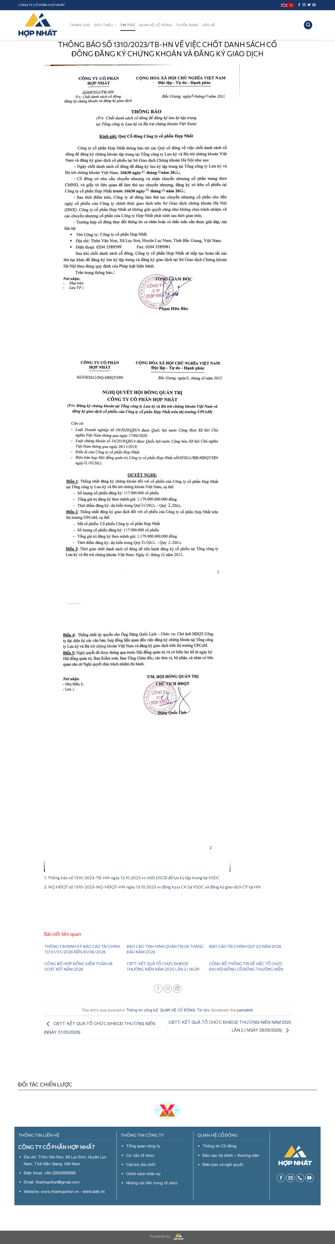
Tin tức (127, 25)
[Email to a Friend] (167, 988)
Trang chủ (80, 25)
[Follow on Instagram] (304, 5)
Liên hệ (208, 25)
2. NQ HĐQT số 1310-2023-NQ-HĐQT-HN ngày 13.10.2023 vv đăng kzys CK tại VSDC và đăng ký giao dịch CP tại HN (152, 886)
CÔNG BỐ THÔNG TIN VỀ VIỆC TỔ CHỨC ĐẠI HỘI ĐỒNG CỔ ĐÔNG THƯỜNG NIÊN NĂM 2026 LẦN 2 (246, 969)
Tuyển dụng (187, 25)
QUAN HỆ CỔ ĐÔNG (155, 25)
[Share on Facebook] (158, 988)
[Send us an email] (314, 5)
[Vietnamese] (291, 5)
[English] (284, 5)
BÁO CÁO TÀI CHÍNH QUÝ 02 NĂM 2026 (245, 946)
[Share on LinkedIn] (177, 988)
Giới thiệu (103, 25)
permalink (245, 1010)
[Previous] (30, 1236)
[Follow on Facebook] (299, 5)
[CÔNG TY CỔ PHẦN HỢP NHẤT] (40, 25)
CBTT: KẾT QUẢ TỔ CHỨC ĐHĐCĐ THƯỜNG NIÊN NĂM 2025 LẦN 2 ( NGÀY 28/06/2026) (163, 969)
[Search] (308, 25)
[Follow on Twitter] (309, 5)
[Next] (304, 1236)
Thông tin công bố (142, 1010)
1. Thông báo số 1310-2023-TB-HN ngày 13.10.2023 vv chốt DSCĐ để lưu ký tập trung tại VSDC (132, 877)
